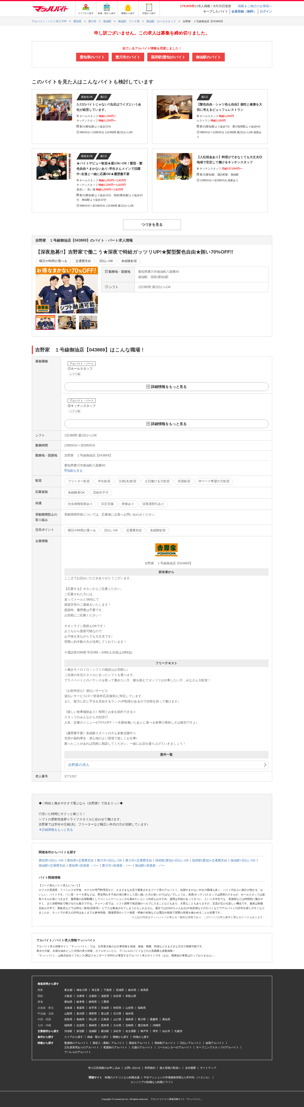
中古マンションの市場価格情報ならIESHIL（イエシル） (177, 1077)
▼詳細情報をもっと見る (56, 829)
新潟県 (81, 1013)
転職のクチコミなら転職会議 (122, 1077)
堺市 (155, 1031)
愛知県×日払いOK (51, 860)
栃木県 (132, 990)
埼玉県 (95, 990)
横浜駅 (105, 1031)
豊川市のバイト (128, 57)
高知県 (166, 1019)
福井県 (130, 1013)
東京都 (68, 990)
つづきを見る (152, 224)
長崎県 (93, 1025)
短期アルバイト (215, 1042)
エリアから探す (73, 1036)
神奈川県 (82, 990)
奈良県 (117, 996)
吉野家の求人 (78, 765)
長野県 (93, 1013)
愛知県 (68, 1001)
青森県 (81, 1007)
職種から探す (121, 1036)
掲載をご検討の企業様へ (255, 6)
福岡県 (68, 1025)
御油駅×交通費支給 (52, 865)
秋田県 (117, 1007)
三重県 (105, 1001)
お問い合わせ (132, 1067)
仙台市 (166, 1031)
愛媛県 (154, 1019)
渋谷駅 (68, 1031)
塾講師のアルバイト (76, 1042)
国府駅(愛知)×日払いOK (172, 860)
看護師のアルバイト (115, 1047)
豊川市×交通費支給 (138, 860)
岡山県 (93, 1019)
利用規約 (150, 1067)
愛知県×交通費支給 (80, 860)
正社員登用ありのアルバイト (81, 1047)
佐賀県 (81, 1025)
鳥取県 (68, 1019)
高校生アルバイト (139, 1042)
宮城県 (105, 1007)
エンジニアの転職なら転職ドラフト (152, 1082)
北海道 (68, 1007)
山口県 (117, 1019)
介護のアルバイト (142, 1047)
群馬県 (144, 990)
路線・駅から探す (98, 1036)
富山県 (105, 1013)
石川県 (117, 1013)
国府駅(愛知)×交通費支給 (209, 860)
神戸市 (144, 1031)
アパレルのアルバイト (77, 1052)
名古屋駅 (131, 1031)
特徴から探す (141, 1036)
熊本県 (105, 1025)
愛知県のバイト (92, 57)
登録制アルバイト (165, 1042)
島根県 (81, 1019)
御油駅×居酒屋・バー (150, 865)
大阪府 (68, 996)
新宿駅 (81, 1031)
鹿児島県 (143, 1025)
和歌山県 (131, 996)
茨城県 (120, 990)
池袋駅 (93, 1031)
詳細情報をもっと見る (169, 387)
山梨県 (68, 1013)
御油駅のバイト (208, 57)
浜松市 (117, 1031)
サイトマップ (208, 1067)
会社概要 (190, 1067)
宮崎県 (130, 1025)
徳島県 (130, 1019)
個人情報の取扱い (170, 1067)
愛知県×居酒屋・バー (84, 865)
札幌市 (178, 1031)
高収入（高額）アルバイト (109, 1042)
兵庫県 (81, 996)
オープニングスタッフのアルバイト (217, 1047)
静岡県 (93, 1001)
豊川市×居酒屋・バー (117, 865)
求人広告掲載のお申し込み (104, 1067)
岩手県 (93, 1007)
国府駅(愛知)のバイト (168, 57)
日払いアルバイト (190, 1042)
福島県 (142, 1007)
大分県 (117, 1025)
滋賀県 (105, 996)
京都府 (93, 996)
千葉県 (108, 990)
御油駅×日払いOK (243, 860)
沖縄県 (157, 1025)
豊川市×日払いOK (109, 860)
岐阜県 (81, 1001)
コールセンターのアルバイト (174, 1047)
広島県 (105, 1019)
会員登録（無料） (243, 11)
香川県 (142, 1019)
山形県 (130, 1007)
